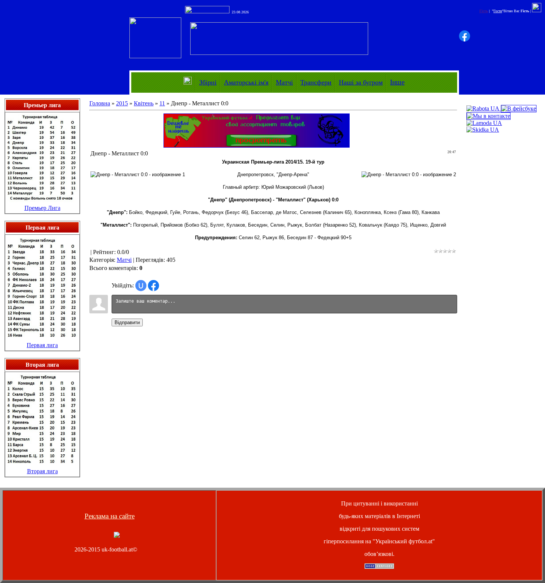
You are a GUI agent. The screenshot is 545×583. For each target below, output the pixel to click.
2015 (122, 103)
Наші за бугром (361, 82)
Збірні (208, 82)
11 (162, 103)
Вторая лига (42, 471)
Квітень (143, 103)
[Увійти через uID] (140, 285)
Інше (397, 82)
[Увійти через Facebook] (464, 36)
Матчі (284, 82)
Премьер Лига (42, 208)
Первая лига (42, 345)
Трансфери (315, 82)
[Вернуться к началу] (117, 536)
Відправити (127, 322)
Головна (99, 103)
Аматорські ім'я (246, 82)
